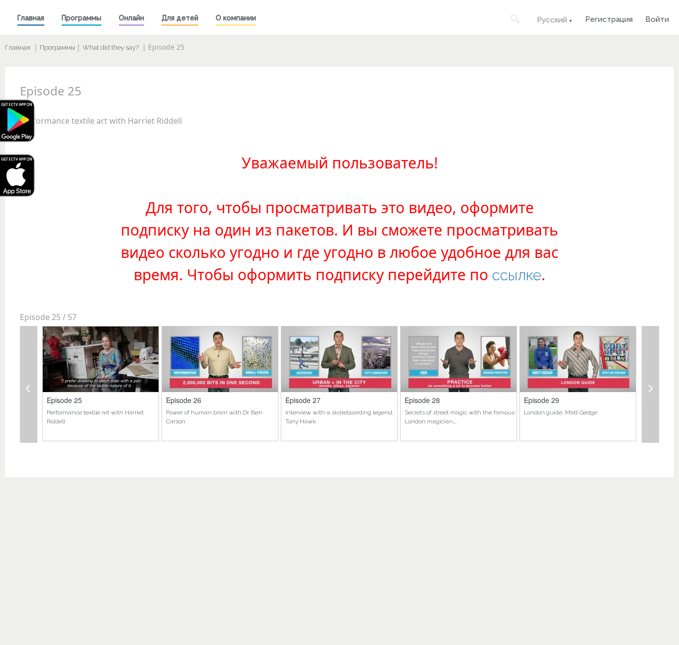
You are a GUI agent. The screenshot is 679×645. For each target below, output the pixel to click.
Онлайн (131, 18)
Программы (81, 18)
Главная (30, 18)
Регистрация (609, 18)
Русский (552, 19)
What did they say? (111, 47)
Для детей (180, 18)
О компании (236, 18)
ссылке (516, 275)
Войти (657, 18)
